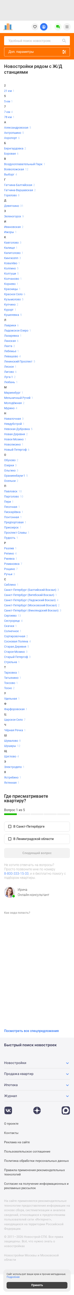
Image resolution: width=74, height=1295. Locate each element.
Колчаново (13, 278)
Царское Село (14, 719)
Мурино (10, 408)
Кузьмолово (13, 299)
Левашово (12, 356)
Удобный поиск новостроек (29, 41)
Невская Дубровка (18, 429)
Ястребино (12, 777)
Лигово (10, 371)
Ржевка (10, 558)
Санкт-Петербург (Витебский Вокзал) (30, 595)
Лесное (10, 366)
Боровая (11, 153)
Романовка (13, 563)
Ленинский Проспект (19, 361)
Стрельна (12, 662)
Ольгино (11, 470)
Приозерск (12, 527)
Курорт (10, 309)
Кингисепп (12, 258)
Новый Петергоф (16, 449)
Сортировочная (16, 636)
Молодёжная (14, 403)
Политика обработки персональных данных (36, 1161)
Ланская (11, 340)
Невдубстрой (14, 423)
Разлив (10, 548)
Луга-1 (10, 377)
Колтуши (11, 273)
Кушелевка (13, 314)
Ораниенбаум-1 (16, 475)
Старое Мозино (16, 651)
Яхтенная (11, 782)
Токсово (11, 683)
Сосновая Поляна (17, 641)
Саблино (11, 584)
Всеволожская (16, 169)
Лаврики (11, 325)
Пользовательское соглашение (27, 1151)
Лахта (9, 346)
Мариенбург (13, 392)
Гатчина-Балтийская (19, 185)
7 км (8, 112)
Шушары (12, 746)
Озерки (10, 465)
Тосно (9, 688)
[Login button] (43, 27)
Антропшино (14, 132)
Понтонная (13, 517)
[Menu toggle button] (67, 27)
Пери (9, 501)
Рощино (11, 569)
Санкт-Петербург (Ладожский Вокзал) (31, 600)
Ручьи (9, 574)
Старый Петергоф (17, 657)
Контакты (11, 1133)
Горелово (12, 195)
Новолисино (13, 444)
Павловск (13, 491)
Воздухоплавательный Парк (24, 164)
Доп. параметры (21, 52)
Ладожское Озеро (17, 330)
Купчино (11, 304)
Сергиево (12, 615)
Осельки (11, 480)
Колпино (11, 268)
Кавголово (12, 242)
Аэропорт (12, 138)
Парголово (13, 496)
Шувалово (12, 740)
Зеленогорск (14, 216)
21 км (9, 90)
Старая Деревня (16, 646)
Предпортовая (15, 522)
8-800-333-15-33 (16, 874)
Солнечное (12, 631)
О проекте (11, 1124)
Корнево (11, 284)
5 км (8, 101)
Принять (37, 1285)
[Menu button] (58, 27)
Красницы (12, 289)
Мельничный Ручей (18, 397)
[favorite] (35, 27)
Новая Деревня (16, 434)
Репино (10, 553)
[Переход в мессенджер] (66, 1108)
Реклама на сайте (17, 1142)
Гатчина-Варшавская (20, 190)
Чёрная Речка (15, 730)
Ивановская (13, 227)
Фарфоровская (15, 709)
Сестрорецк (13, 620)
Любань (11, 382)
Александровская (17, 127)
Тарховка (12, 672)
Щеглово (11, 756)
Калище (10, 247)
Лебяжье (11, 351)
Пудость (11, 537)
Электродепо (14, 767)
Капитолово (13, 253)
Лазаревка (13, 335)
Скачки (10, 626)
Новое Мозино (15, 439)
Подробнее (13, 1277)
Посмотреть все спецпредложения (31, 1031)
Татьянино (12, 677)
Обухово (11, 460)
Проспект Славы (16, 532)
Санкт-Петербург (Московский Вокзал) (32, 605)
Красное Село (14, 294)
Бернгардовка (15, 148)
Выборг (10, 174)
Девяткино (13, 205)
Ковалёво (12, 263)
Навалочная (14, 418)
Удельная (12, 698)
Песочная (12, 506)
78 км (9, 117)
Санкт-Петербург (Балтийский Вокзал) (31, 589)
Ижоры (10, 232)
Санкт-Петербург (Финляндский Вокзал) (32, 610)
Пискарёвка (13, 512)
